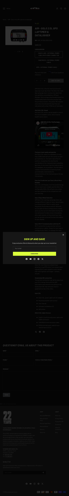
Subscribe (34, 253)
